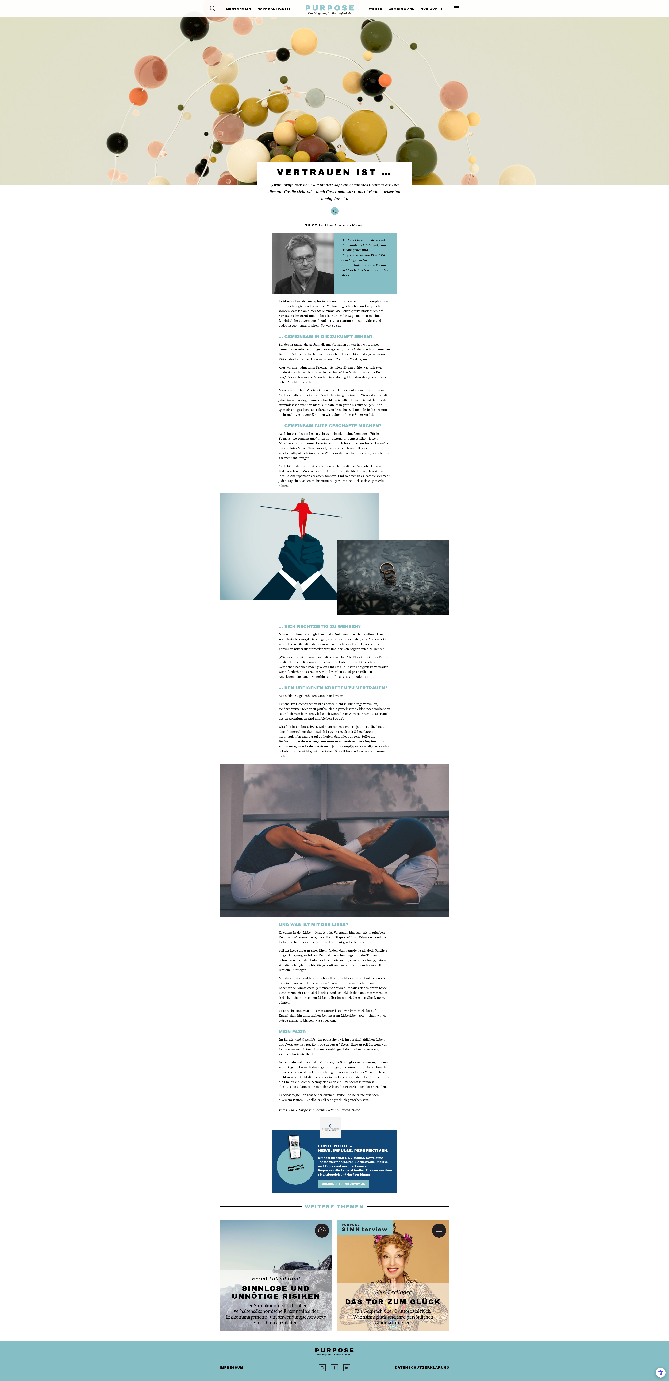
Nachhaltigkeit (274, 8)
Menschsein (238, 8)
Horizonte (432, 8)
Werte (375, 8)
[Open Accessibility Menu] (661, 1373)
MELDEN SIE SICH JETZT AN (343, 1184)
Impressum (231, 1367)
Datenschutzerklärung (422, 1367)
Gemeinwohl (401, 8)
